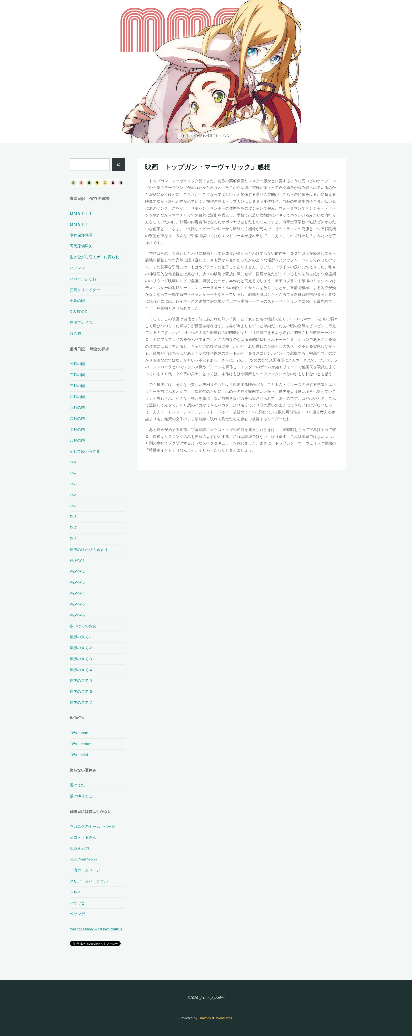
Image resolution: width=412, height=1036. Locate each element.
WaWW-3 (77, 582)
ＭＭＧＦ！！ (81, 213)
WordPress (224, 1018)
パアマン (77, 268)
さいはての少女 (83, 626)
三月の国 (77, 386)
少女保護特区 (81, 235)
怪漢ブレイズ (81, 323)
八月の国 (77, 440)
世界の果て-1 (81, 637)
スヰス (75, 892)
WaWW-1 (77, 561)
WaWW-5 (77, 604)
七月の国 (77, 429)
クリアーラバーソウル (89, 881)
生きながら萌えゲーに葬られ (94, 257)
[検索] (118, 164)
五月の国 (77, 407)
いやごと (77, 903)
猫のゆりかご (81, 796)
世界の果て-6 (81, 691)
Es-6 (73, 517)
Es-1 (73, 462)
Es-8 (73, 539)
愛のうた (77, 785)
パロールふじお (83, 279)
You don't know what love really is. (96, 929)
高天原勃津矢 (81, 246)
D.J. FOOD (79, 312)
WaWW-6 (77, 615)
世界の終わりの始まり (89, 550)
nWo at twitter (80, 744)
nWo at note (79, 733)
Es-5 (73, 506)
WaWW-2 (77, 571)
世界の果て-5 (81, 681)
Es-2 (73, 473)
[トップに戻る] (393, 1017)
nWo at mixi (79, 755)
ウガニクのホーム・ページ (92, 826)
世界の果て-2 (81, 648)
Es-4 (73, 495)
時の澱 (75, 334)
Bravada (204, 1018)
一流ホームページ (85, 870)
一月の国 (77, 364)
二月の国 (77, 375)
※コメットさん (83, 837)
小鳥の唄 (77, 301)
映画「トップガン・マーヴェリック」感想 (207, 167)
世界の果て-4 (81, 670)
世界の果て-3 (81, 659)
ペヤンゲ (77, 914)
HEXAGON (79, 848)
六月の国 (77, 418)
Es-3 (73, 484)
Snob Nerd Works (83, 859)
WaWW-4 (77, 593)
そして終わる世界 (85, 451)
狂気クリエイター (85, 290)
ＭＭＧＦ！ (79, 224)
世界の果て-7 (81, 702)
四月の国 (77, 397)
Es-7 (73, 528)
